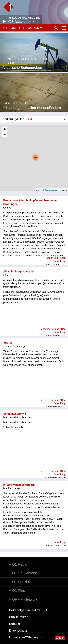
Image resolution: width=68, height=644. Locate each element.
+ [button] (4, 129)
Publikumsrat (18, 617)
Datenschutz (18, 630)
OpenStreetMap (50, 189)
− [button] (4, 134)
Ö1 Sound (11, 27)
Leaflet (38, 189)
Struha (7, 342)
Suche (56, 28)
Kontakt (14, 623)
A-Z (30, 119)
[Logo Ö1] (8, 7)
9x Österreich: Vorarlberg (19, 484)
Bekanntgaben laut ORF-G (28, 610)
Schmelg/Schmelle (15, 413)
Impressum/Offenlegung (26, 637)
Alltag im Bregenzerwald (18, 271)
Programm (32, 27)
